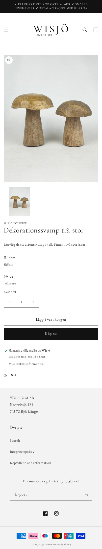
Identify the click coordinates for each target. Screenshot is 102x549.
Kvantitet (10, 292)
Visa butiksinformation (26, 364)
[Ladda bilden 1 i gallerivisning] (19, 201)
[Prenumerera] (86, 495)
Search (15, 440)
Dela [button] (12, 375)
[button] (6, 29)
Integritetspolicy (22, 452)
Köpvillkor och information (30, 463)
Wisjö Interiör (45, 544)
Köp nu (51, 333)
